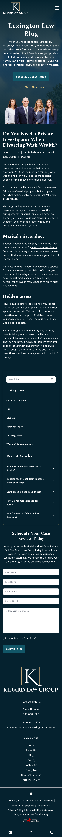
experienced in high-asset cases (39, 338)
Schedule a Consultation (31, 76)
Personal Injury (14, 426)
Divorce (10, 417)
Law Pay (31, 760)
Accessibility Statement (40, 810)
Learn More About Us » (31, 87)
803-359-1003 (31, 714)
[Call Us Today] (51, 832)
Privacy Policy (15, 810)
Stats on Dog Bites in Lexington (24, 491)
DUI (8, 409)
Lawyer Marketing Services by (31, 814)
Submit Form (14, 648)
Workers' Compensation (19, 444)
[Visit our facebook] (31, 793)
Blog (31, 755)
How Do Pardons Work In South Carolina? (23, 515)
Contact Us (31, 765)
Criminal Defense (16, 400)
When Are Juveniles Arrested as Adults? (23, 468)
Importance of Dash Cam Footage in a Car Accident (25, 480)
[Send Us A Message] (10, 832)
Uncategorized (14, 435)
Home (31, 745)
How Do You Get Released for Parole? (22, 502)
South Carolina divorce (44, 247)
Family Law (31, 770)
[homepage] (31, 679)
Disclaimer (43, 805)
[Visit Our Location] (31, 832)
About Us (31, 750)
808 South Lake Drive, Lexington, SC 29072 (31, 727)
